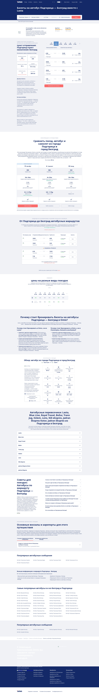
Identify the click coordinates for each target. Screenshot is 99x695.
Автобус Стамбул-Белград (71, 595)
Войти (81, 2)
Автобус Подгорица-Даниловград (73, 610)
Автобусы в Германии (39, 676)
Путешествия (69, 670)
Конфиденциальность (57, 691)
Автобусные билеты (38, 670)
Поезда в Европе (21, 672)
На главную (19, 638)
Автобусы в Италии (38, 674)
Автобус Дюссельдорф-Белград (24, 603)
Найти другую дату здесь (49, 262)
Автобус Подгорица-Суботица (23, 610)
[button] (47, 17)
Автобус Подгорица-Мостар (72, 608)
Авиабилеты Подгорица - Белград (57, 576)
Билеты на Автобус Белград (35, 638)
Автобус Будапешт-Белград (72, 598)
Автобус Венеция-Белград (55, 598)
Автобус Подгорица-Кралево (39, 613)
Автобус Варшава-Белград (23, 592)
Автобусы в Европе (38, 672)
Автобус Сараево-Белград (22, 632)
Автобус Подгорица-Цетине (23, 613)
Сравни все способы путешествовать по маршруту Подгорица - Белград (31, 578)
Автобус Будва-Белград (22, 629)
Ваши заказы (66, 2)
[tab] (51, 47)
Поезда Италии (20, 679)
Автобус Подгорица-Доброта (56, 616)
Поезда (25, 2)
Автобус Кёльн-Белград (71, 603)
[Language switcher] (59, 2)
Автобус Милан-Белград (38, 592)
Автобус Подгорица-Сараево (23, 560)
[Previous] (32, 294)
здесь (59, 270)
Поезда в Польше (21, 674)
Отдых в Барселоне (70, 672)
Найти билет (22, 59)
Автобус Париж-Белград (55, 592)
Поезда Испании (21, 676)
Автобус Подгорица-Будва (39, 560)
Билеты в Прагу (69, 674)
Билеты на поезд (21, 670)
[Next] (79, 43)
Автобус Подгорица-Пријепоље (73, 613)
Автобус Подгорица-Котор (72, 560)
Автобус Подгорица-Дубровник (57, 605)
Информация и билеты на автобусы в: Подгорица (61, 578)
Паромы (40, 2)
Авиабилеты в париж (54, 679)
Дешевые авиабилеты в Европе (57, 683)
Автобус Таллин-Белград (71, 600)
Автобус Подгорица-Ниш (38, 610)
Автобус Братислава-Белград (23, 605)
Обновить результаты (48, 229)
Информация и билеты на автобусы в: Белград (60, 579)
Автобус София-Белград (22, 598)
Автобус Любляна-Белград (55, 603)
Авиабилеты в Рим (54, 674)
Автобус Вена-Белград (38, 598)
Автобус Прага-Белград (22, 595)
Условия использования (45, 691)
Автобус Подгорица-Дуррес (23, 616)
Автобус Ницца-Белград (55, 600)
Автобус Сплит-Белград (38, 605)
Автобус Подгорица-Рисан (55, 613)
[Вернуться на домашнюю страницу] (20, 2)
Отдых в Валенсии (70, 678)
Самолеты (35, 2)
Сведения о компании (33, 691)
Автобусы (30, 2)
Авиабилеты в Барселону (55, 681)
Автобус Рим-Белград (70, 592)
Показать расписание (22, 74)
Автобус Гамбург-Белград (39, 603)
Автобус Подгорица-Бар (38, 616)
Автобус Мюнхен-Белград (55, 595)
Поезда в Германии (21, 678)
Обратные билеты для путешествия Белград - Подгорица (30, 576)
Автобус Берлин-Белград (38, 595)
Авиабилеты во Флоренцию (56, 672)
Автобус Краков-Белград (38, 600)
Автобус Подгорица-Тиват (55, 560)
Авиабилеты (53, 670)
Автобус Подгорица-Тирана (23, 562)
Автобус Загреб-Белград (22, 600)
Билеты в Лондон (70, 676)
